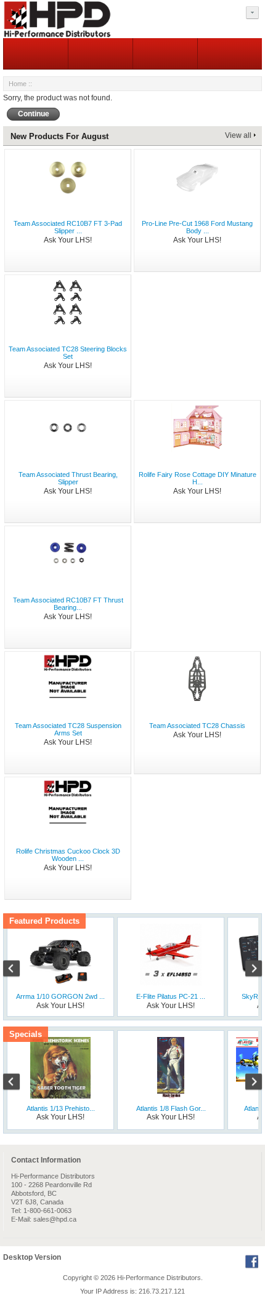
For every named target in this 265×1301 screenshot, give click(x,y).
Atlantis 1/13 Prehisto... (60, 1108)
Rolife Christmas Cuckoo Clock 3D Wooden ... (68, 854)
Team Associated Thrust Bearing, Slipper (68, 478)
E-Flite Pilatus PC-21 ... (170, 996)
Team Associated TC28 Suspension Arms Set (68, 729)
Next (247, 970)
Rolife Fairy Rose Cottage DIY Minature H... (197, 478)
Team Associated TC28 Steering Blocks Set (68, 352)
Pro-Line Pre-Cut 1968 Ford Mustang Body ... (197, 227)
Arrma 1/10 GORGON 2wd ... (60, 996)
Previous (17, 970)
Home (17, 83)
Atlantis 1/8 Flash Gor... (171, 1108)
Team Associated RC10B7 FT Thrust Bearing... (68, 603)
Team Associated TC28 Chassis (197, 725)
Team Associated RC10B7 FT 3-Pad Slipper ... (68, 227)
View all (238, 135)
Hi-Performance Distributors (159, 1277)
